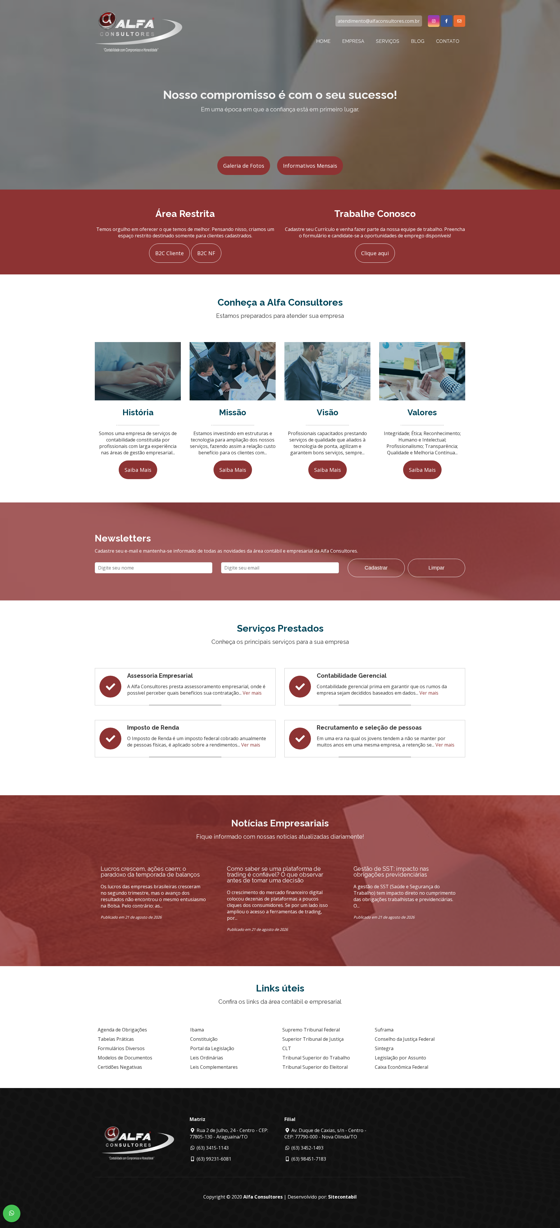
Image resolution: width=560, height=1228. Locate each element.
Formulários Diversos (121, 1048)
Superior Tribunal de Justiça (313, 1039)
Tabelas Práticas (116, 1039)
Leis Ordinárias (206, 1057)
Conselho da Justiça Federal (405, 1039)
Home (323, 41)
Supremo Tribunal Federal (311, 1029)
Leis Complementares (214, 1067)
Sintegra (384, 1048)
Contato (447, 41)
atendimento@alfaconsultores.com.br (379, 21)
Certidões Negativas (120, 1067)
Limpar (436, 568)
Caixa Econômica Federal (401, 1067)
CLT (286, 1048)
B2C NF (206, 253)
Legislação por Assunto (400, 1057)
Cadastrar (376, 568)
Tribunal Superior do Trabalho (316, 1057)
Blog (417, 41)
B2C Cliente (169, 253)
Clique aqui (375, 253)
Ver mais (252, 693)
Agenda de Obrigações (122, 1029)
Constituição (204, 1039)
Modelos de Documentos (125, 1057)
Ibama (197, 1029)
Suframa (384, 1029)
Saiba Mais (138, 469)
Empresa (353, 41)
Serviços (387, 41)
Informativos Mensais (310, 165)
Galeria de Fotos (243, 165)
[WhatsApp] (11, 1213)
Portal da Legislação (212, 1048)
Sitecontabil (342, 1197)
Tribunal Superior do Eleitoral (315, 1067)
